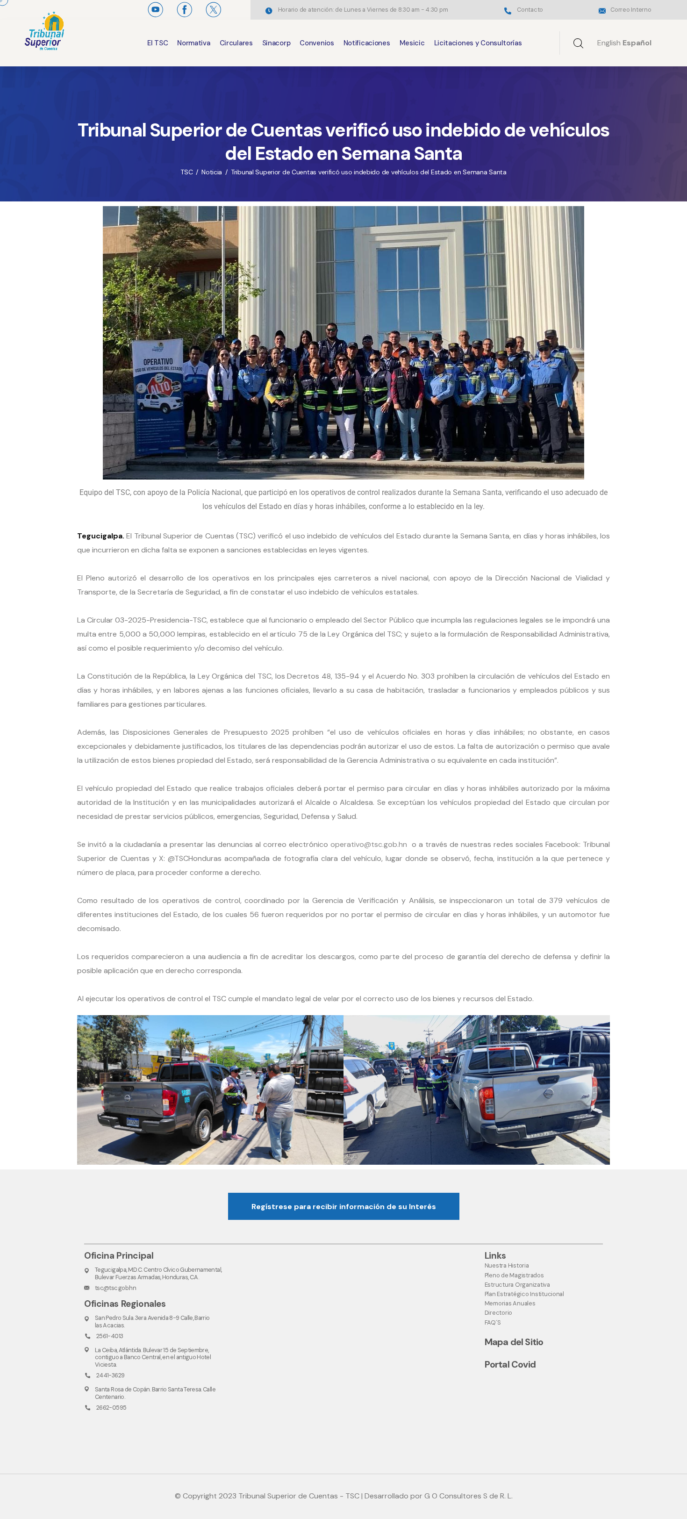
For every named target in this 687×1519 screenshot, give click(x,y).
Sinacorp (276, 43)
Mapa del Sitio (514, 1342)
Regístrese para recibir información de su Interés (343, 1206)
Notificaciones (367, 43)
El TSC (157, 43)
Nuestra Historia (507, 1265)
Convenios (317, 43)
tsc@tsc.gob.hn (115, 1288)
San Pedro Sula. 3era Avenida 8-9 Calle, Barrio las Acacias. (152, 1321)
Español (637, 43)
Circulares (236, 43)
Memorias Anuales (510, 1303)
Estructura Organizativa (517, 1285)
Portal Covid (510, 1364)
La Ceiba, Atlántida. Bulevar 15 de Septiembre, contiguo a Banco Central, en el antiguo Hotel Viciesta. (153, 1357)
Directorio (498, 1313)
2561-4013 (109, 1336)
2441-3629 (110, 1375)
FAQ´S (493, 1322)
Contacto (530, 10)
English (609, 43)
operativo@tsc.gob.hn (368, 844)
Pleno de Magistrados (514, 1275)
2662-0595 (111, 1408)
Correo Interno (630, 10)
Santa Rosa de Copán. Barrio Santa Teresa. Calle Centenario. (155, 1392)
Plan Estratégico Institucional (524, 1294)
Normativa (193, 43)
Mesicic (412, 43)
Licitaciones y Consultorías (478, 43)
